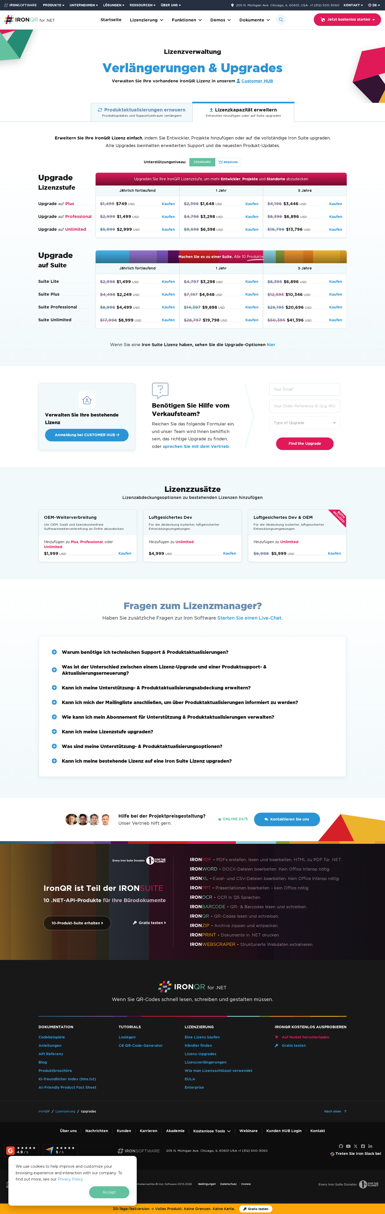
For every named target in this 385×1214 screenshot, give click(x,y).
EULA (190, 1079)
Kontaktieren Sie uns (289, 819)
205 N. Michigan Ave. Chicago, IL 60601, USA (272, 5)
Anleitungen (50, 1046)
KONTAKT (352, 5)
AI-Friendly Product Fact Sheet (67, 1087)
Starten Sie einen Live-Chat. (250, 617)
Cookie (246, 1184)
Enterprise (194, 1087)
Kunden (124, 1131)
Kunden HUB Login (284, 1131)
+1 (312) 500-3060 (324, 5)
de (374, 5)
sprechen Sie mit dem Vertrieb (196, 446)
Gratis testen (150, 923)
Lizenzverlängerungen (206, 1062)
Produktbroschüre (55, 1071)
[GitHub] (341, 1146)
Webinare (248, 1131)
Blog (42, 1062)
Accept (109, 1192)
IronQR (44, 1111)
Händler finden (198, 1046)
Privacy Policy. (71, 1179)
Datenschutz (228, 1184)
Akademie (175, 1131)
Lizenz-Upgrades (200, 1054)
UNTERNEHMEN (82, 5)
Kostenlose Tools (209, 1131)
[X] (356, 1146)
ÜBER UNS (169, 5)
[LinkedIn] (370, 1146)
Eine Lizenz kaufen (202, 1037)
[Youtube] (348, 1146)
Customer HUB (257, 81)
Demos (217, 20)
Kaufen (168, 204)
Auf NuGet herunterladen (305, 1037)
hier (271, 344)
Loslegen (127, 1037)
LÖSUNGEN (112, 5)
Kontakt (317, 1131)
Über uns (68, 1131)
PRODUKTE (52, 5)
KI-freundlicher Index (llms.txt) (67, 1079)
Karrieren (148, 1131)
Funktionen (184, 20)
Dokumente (251, 20)
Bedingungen (207, 1184)
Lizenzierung (144, 20)
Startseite (111, 20)
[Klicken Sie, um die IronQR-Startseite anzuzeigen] (29, 19)
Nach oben (333, 1111)
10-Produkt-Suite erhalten (76, 923)
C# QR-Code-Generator (141, 1046)
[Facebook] (363, 1146)
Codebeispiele (51, 1037)
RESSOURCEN (141, 5)
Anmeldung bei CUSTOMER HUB (85, 435)
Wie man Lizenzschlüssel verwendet (218, 1071)
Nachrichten (96, 1131)
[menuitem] (54, 5)
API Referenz (50, 1054)
